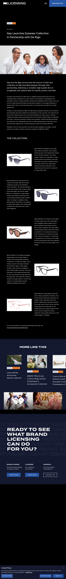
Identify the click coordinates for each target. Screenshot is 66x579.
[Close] (63, 568)
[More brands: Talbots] (47, 401)
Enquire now (57, 3)
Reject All (58, 576)
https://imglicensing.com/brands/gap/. (17, 327)
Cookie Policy (28, 572)
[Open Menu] (45, 3)
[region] (33, 572)
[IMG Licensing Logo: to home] (14, 3)
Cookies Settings (7, 576)
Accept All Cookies (46, 576)
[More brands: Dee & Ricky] (18, 401)
